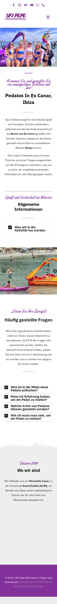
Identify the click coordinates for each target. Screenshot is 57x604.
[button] (28, 228)
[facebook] (13, 5)
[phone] (43, 5)
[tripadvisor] (25, 5)
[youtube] (31, 5)
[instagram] (19, 5)
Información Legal (33, 586)
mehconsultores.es (29, 581)
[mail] (37, 5)
